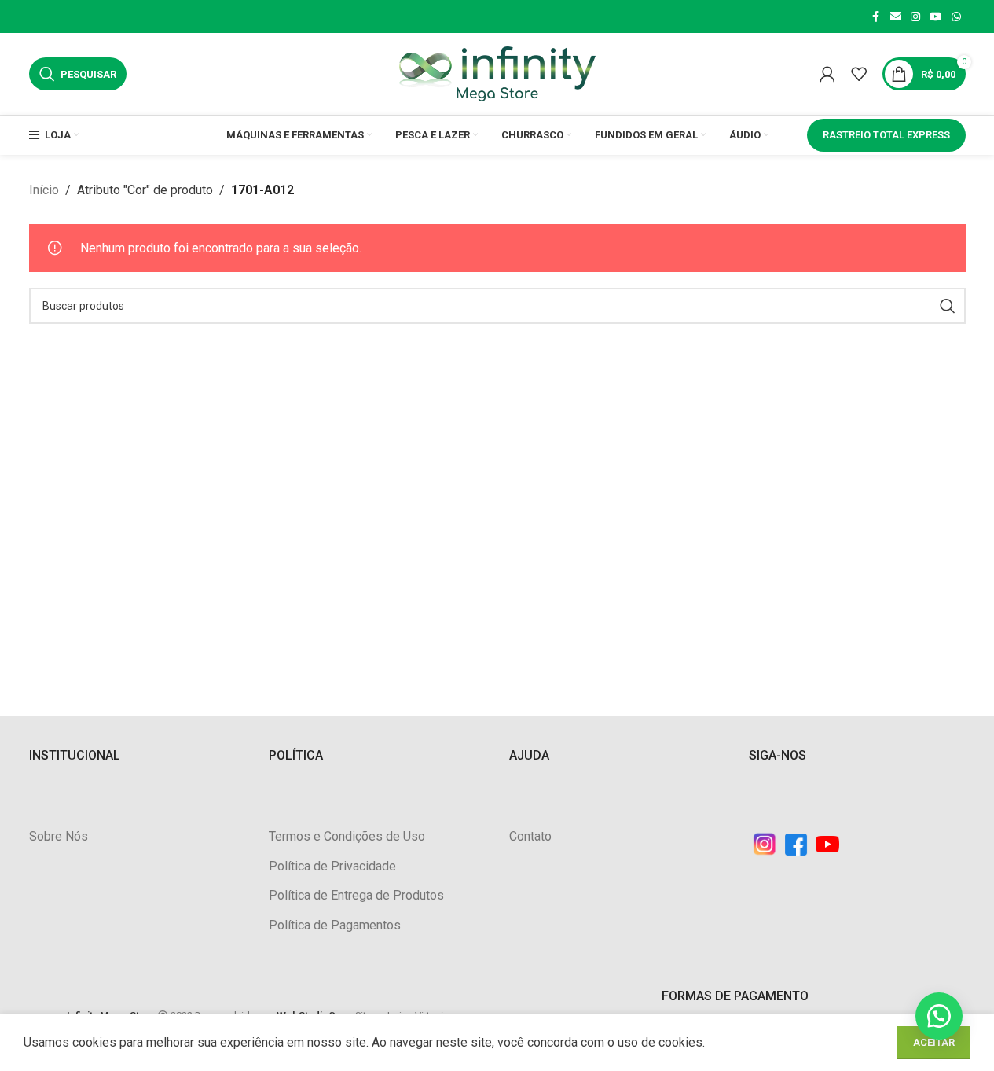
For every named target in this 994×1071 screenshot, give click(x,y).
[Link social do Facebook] (876, 17)
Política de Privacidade (332, 866)
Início (44, 189)
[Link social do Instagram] (915, 17)
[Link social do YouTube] (936, 17)
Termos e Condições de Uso (347, 836)
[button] (939, 1016)
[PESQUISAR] (948, 306)
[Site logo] (497, 72)
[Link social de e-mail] (896, 17)
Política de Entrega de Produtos (356, 895)
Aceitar (934, 1042)
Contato (530, 836)
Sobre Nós (58, 836)
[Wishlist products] (859, 74)
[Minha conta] (827, 74)
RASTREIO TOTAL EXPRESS (886, 135)
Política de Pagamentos (335, 925)
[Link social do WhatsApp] (956, 17)
